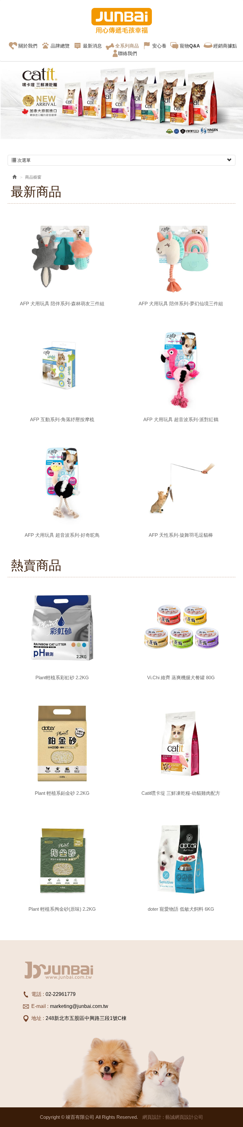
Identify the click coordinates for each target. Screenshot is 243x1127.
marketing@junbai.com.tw (79, 1006)
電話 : (37, 994)
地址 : (37, 1018)
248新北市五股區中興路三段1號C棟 (86, 1018)
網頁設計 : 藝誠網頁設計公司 (172, 1117)
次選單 (23, 160)
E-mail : (39, 1006)
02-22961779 (61, 994)
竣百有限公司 (121, 20)
